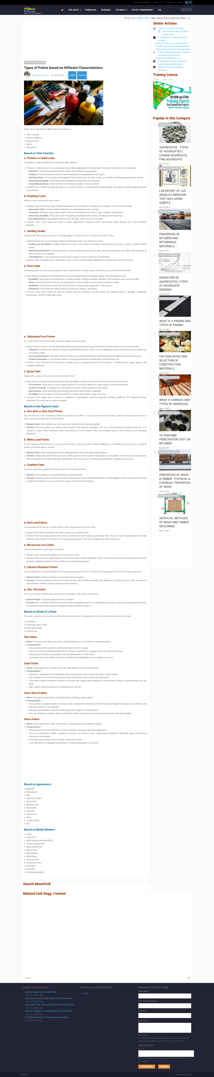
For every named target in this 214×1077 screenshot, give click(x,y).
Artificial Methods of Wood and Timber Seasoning (174, 522)
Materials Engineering (34, 62)
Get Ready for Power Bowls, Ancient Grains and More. (164, 18)
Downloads (90, 10)
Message (142, 1021)
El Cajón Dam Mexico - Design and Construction (46, 1017)
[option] (105, 18)
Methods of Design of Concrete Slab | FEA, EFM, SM (48, 1011)
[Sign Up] (190, 2)
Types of (81, 75)
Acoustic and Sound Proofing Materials (173, 46)
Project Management (142, 10)
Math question (145, 1045)
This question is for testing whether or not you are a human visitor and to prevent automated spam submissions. (164, 1048)
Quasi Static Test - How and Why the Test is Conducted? (49, 1005)
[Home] (29, 10)
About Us (157, 2)
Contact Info (170, 2)
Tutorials (121, 10)
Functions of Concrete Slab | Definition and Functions (48, 998)
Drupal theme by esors (184, 1074)
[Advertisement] (85, 39)
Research (106, 10)
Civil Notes (73, 10)
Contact (24, 1074)
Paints (72, 75)
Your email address (148, 1001)
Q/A (159, 10)
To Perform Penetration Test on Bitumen (174, 439)
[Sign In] (186, 2)
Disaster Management (142, 2)
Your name (143, 991)
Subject (142, 1011)
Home (180, 2)
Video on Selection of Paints (170, 28)
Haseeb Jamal (135, 18)
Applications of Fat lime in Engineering (172, 49)
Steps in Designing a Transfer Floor (40, 992)
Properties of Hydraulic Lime (168, 58)
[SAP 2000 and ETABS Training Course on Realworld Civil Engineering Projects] (172, 94)
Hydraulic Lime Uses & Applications (171, 43)
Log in (85, 993)
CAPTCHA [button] (143, 1035)
